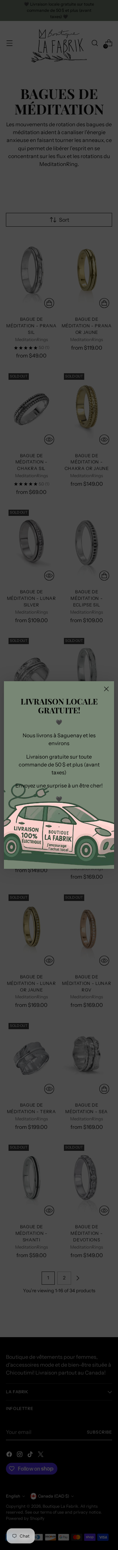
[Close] (106, 689)
